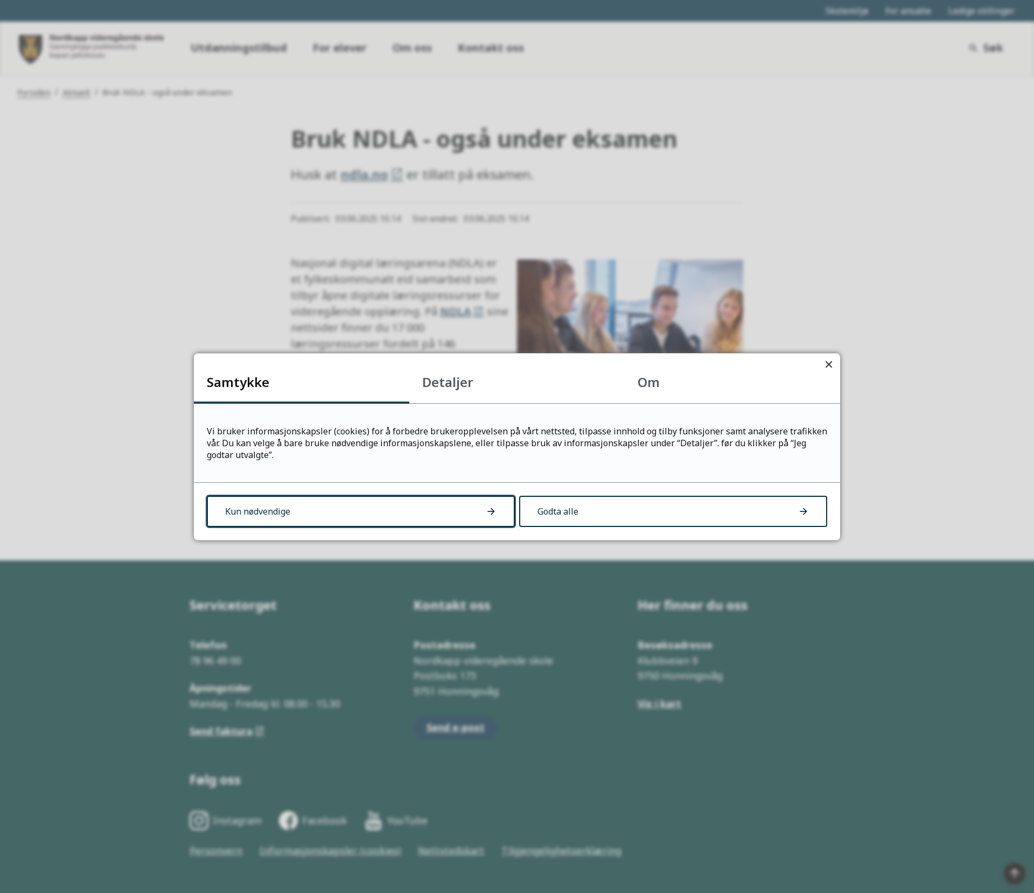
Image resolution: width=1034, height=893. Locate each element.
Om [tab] (649, 382)
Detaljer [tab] (447, 382)
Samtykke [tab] (238, 382)
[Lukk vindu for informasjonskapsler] (828, 364)
